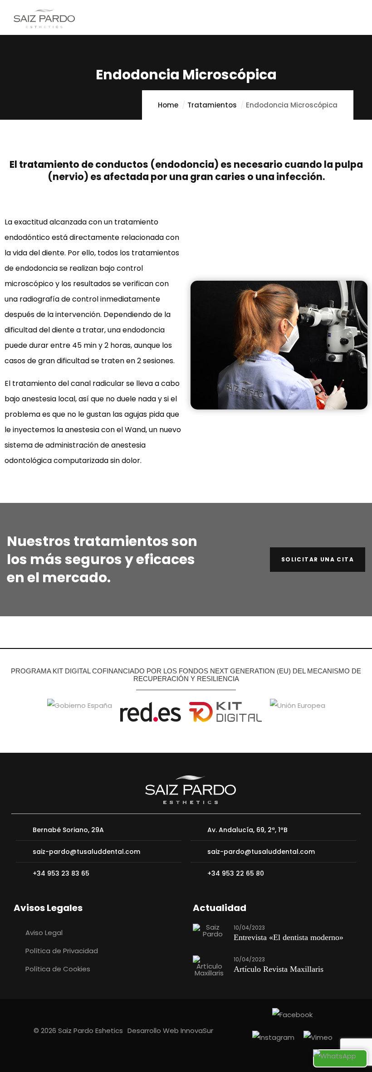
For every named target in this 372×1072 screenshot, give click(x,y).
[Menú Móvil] (354, 19)
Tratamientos (212, 105)
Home (168, 105)
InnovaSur (197, 1030)
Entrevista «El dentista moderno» (288, 937)
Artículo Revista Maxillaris (278, 969)
